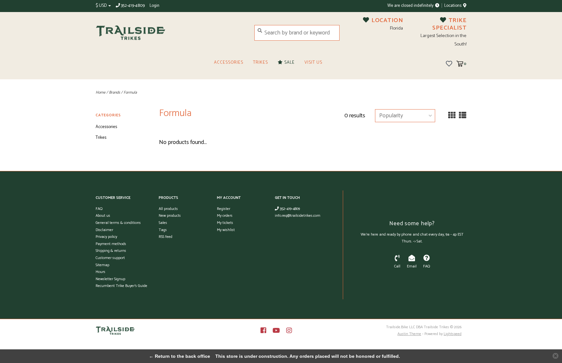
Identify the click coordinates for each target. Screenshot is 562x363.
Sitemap (102, 265)
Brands (114, 92)
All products (168, 209)
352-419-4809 (289, 209)
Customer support (110, 258)
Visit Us (313, 62)
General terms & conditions (118, 223)
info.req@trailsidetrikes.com (297, 216)
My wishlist (226, 230)
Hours (100, 272)
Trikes (260, 62)
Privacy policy (106, 237)
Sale (289, 62)
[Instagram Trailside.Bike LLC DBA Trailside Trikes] (289, 330)
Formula (130, 92)
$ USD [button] (102, 5)
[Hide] (555, 355)
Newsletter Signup (110, 279)
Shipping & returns (111, 251)
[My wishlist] (449, 63)
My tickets (225, 223)
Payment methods (111, 244)
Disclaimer (104, 230)
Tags (163, 230)
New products (170, 216)
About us (103, 216)
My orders (225, 216)
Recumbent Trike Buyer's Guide (121, 286)
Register (223, 209)
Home (100, 92)
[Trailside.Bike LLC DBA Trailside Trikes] (170, 33)
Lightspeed (453, 334)
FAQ (99, 209)
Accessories (228, 62)
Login (154, 5)
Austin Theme (409, 334)
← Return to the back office (179, 356)
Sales (163, 223)
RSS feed (165, 237)
